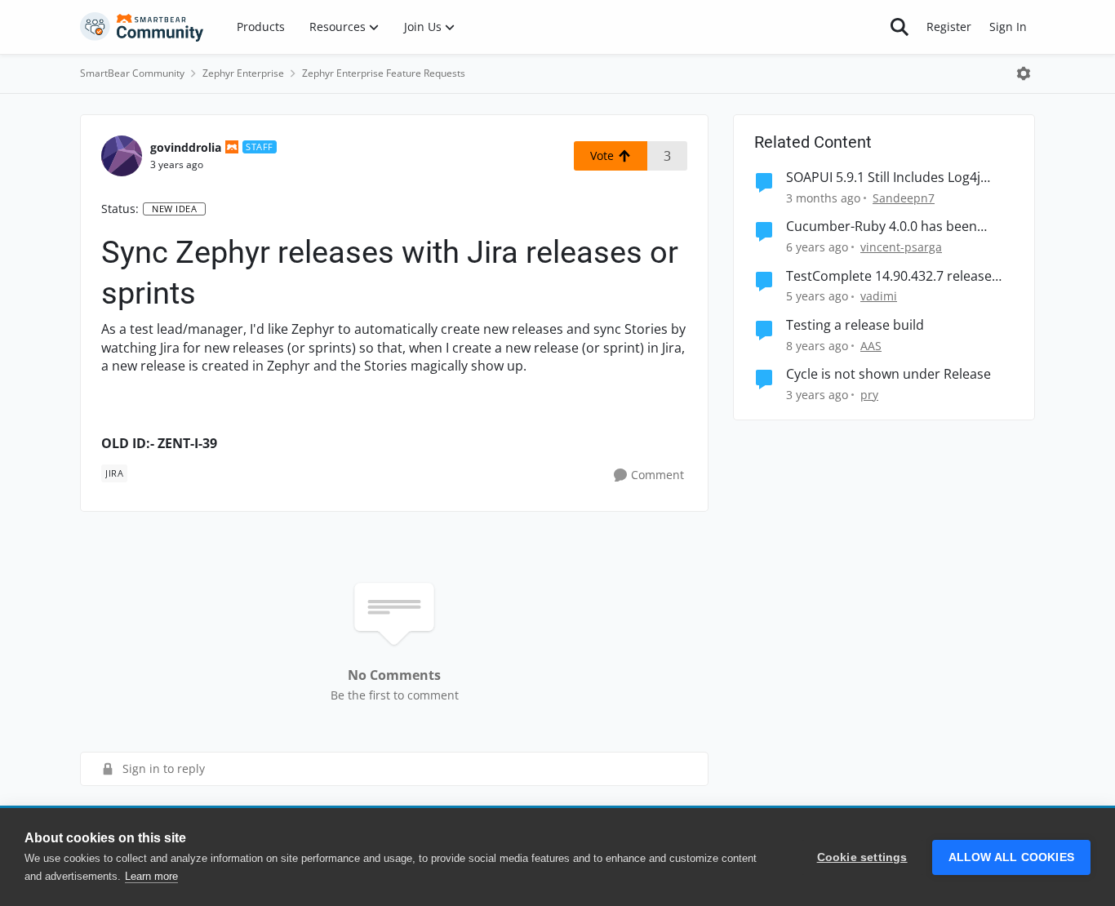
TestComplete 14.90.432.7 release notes (889, 276)
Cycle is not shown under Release (888, 374)
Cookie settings (862, 857)
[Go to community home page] (142, 27)
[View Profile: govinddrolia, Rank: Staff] (121, 155)
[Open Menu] (1023, 73)
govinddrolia (185, 147)
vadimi (878, 296)
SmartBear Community (132, 73)
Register (948, 26)
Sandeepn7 (904, 198)
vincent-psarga (901, 247)
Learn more (151, 876)
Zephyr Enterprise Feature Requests (383, 73)
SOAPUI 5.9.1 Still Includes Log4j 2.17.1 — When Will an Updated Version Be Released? (883, 177)
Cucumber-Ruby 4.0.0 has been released (881, 226)
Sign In (1008, 26)
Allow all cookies (1011, 857)
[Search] (899, 27)
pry (869, 394)
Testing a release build (855, 325)
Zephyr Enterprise (243, 73)
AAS (871, 345)
